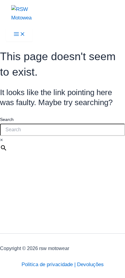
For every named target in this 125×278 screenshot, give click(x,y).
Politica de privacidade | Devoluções (63, 264)
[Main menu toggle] (19, 34)
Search (7, 119)
